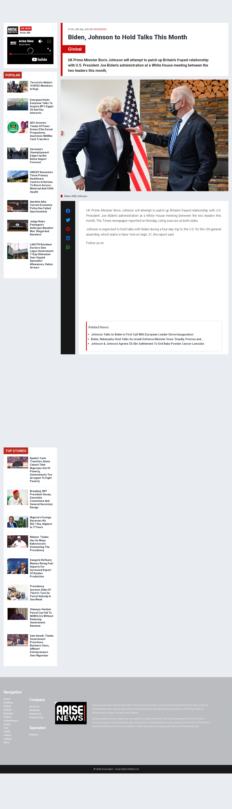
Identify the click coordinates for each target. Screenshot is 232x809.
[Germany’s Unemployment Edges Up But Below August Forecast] (17, 148)
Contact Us (35, 713)
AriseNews (100, 29)
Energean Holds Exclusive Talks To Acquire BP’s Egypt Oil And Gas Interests (41, 106)
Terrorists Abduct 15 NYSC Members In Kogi (41, 85)
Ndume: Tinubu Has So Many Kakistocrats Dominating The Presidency (40, 544)
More (6, 742)
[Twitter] (88, 321)
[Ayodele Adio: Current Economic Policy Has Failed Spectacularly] (17, 201)
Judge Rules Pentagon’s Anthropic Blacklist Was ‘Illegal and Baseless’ (41, 228)
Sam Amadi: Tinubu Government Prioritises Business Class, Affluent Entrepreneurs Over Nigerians (41, 645)
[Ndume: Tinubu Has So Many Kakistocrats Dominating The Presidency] (17, 536)
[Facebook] (86, 321)
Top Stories (15, 451)
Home (7, 699)
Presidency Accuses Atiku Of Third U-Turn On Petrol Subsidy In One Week (40, 593)
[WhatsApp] (91, 321)
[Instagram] (90, 321)
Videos (7, 735)
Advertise (34, 710)
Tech (6, 728)
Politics (7, 717)
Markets (33, 734)
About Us (34, 706)
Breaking (8, 702)
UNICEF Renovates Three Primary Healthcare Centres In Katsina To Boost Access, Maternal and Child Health (41, 182)
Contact (8, 738)
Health (7, 731)
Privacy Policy (36, 717)
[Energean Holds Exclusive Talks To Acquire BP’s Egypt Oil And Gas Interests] (17, 99)
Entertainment (11, 720)
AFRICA (8, 709)
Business (8, 713)
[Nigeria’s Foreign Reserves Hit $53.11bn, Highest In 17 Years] (17, 517)
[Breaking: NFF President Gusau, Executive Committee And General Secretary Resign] (17, 490)
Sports (7, 724)
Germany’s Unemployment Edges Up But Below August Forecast (39, 156)
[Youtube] (93, 321)
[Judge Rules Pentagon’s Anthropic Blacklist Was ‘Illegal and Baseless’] (17, 221)
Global (75, 49)
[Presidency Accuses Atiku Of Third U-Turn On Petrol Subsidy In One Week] (17, 585)
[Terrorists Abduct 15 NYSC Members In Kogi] (17, 82)
